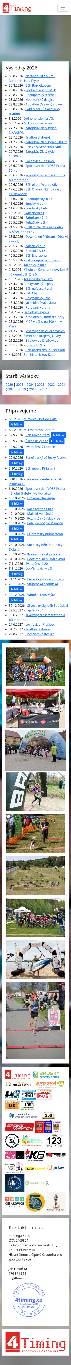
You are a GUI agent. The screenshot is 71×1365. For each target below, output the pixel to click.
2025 (19, 384)
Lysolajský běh (36, 208)
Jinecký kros (34, 203)
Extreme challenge (41, 498)
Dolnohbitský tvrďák (39, 118)
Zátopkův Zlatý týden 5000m (46, 142)
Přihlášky (16, 424)
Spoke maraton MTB (40, 90)
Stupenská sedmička (42, 584)
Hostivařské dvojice (39, 99)
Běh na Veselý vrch (39, 288)
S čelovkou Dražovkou (42, 340)
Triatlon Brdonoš (37, 137)
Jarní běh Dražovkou (40, 303)
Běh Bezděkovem (38, 85)
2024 (30, 384)
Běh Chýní (32, 293)
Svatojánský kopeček (41, 447)
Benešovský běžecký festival (46, 457)
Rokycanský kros (37, 298)
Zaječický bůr (35, 246)
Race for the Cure (40, 509)
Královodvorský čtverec (44, 554)
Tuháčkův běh (35, 222)
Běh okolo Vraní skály (41, 184)
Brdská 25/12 (35, 251)
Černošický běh (36, 441)
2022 (51, 384)
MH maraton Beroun (39, 430)
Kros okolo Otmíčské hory (44, 317)
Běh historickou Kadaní (41, 354)
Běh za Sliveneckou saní (43, 147)
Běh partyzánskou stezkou (45, 350)
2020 (11, 389)
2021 (61, 384)
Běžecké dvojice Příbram (45, 579)
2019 (22, 389)
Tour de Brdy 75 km (38, 279)
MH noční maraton (38, 123)
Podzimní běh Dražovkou (46, 559)
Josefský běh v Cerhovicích (45, 331)
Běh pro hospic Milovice (45, 523)
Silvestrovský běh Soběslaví (47, 605)
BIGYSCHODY (35, 345)
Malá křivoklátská (40, 513)
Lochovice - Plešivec (40, 161)
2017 (43, 389)
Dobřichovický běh (39, 568)
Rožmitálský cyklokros (43, 518)
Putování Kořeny (37, 307)
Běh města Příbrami (40, 468)
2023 (40, 384)
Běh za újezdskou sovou (43, 260)
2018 (32, 389)
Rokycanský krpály (39, 284)
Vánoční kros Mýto (41, 595)
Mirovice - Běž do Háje (40, 419)
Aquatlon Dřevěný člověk (44, 104)
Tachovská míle (35, 265)
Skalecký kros (34, 213)
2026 (9, 384)
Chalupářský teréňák (40, 95)
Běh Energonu (36, 255)
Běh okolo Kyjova (36, 312)
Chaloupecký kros (38, 199)
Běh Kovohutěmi (37, 435)
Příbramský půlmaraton (45, 534)
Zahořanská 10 (36, 217)
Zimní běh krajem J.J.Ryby (42, 336)
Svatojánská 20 (36, 563)
